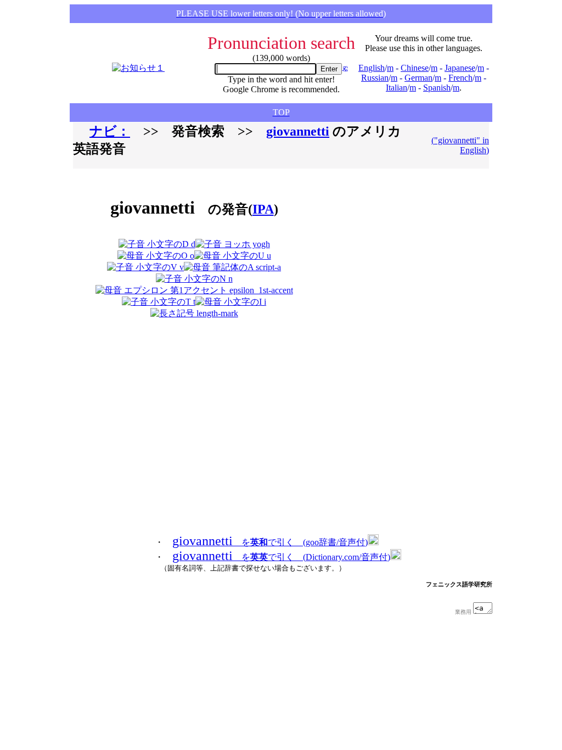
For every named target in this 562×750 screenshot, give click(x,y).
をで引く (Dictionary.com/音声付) (281, 557)
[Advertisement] (377, 248)
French (460, 77)
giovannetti (297, 131)
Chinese (415, 67)
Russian (375, 77)
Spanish (437, 87)
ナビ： (109, 131)
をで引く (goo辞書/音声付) (270, 542)
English (371, 67)
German (418, 77)
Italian (396, 87)
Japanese (460, 67)
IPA (263, 209)
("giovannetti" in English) (460, 145)
